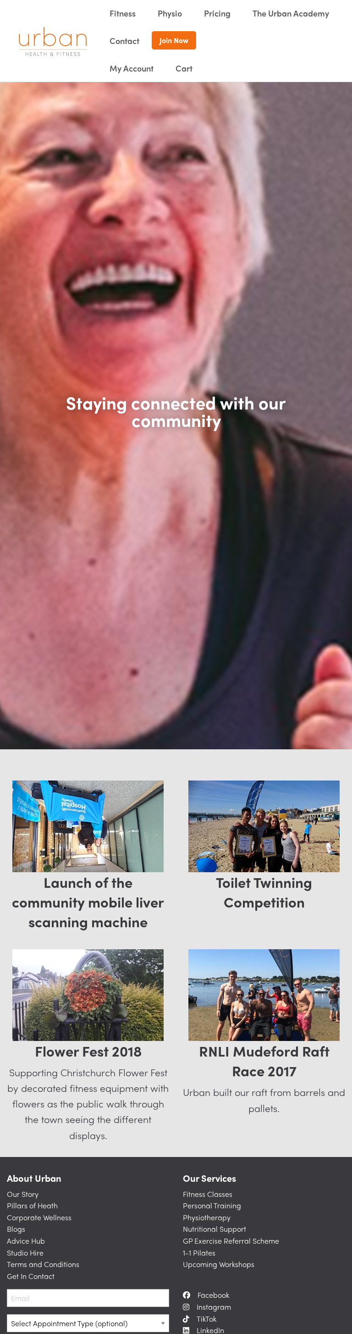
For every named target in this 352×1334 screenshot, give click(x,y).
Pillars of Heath (32, 1205)
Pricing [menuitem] (217, 13)
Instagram (214, 1306)
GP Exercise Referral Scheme (231, 1240)
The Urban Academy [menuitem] (291, 13)
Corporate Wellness (39, 1217)
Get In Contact (31, 1276)
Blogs (16, 1228)
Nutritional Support (214, 1228)
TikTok (206, 1318)
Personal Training (212, 1205)
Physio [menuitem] (170, 13)
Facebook (213, 1295)
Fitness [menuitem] (123, 13)
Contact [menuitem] (124, 40)
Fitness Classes (207, 1194)
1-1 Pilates (199, 1252)
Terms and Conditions (43, 1264)
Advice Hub (26, 1240)
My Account (132, 68)
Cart (184, 68)
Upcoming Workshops (218, 1264)
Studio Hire (25, 1252)
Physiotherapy (207, 1217)
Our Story (22, 1194)
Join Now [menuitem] (174, 40)
